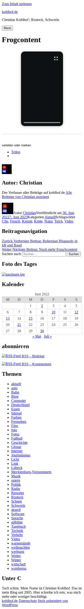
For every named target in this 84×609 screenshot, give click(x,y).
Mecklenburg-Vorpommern (31, 472)
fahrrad (16, 413)
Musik (16, 476)
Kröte (38, 221)
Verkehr (17, 535)
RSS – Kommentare (36, 364)
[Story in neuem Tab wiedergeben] (42, 88)
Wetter (16, 556)
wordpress (18, 568)
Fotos (15, 434)
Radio (15, 489)
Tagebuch (18, 526)
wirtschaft (18, 564)
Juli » (48, 336)
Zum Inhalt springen (17, 4)
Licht (15, 459)
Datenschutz (28, 601)
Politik (16, 484)
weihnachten (20, 547)
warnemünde (20, 543)
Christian (29, 213)
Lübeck (16, 468)
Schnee (16, 501)
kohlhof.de (10, 12)
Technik (17, 531)
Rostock (17, 497)
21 (19, 325)
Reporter (17, 493)
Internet (16, 451)
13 (8, 318)
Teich (58, 221)
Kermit (27, 221)
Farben (16, 417)
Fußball (16, 438)
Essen (15, 409)
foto (14, 430)
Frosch (15, 221)
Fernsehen (18, 422)
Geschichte (19, 443)
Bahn (15, 392)
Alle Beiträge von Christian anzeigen (37, 195)
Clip (5, 221)
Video (68, 221)
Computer (18, 401)
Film (14, 426)
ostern (15, 480)
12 (76, 312)
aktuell (16, 384)
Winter (16, 560)
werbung (17, 552)
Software (17, 514)
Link (14, 463)
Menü (7, 28)
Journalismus (20, 455)
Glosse (16, 447)
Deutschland (20, 405)
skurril (16, 510)
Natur (48, 221)
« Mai (36, 336)
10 (53, 312)
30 (42, 331)
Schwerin (18, 505)
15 (30, 318)
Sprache (17, 518)
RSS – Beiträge (33, 356)
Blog (14, 396)
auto (14, 388)
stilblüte (17, 522)
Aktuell (50, 217)
